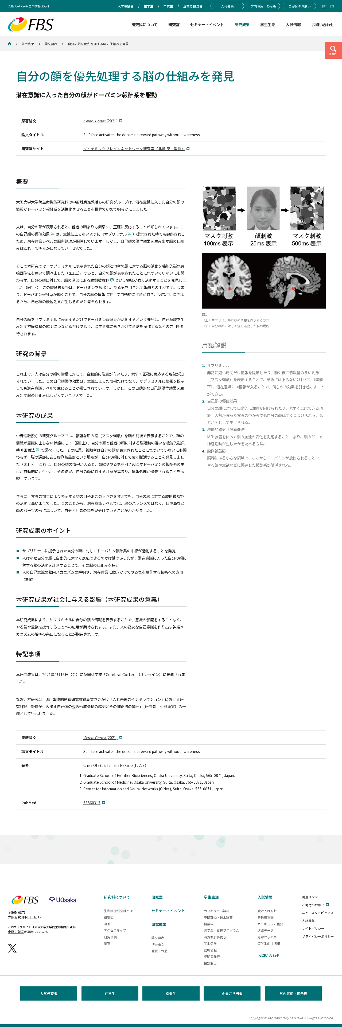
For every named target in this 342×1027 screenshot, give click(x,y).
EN (332, 6)
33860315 (91, 802)
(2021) (100, 120)
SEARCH (333, 54)
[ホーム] (9, 43)
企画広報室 (16, 931)
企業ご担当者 (232, 993)
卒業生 (171, 993)
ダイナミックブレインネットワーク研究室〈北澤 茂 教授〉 (134, 148)
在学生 (110, 993)
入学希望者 (48, 993)
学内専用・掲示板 (293, 993)
